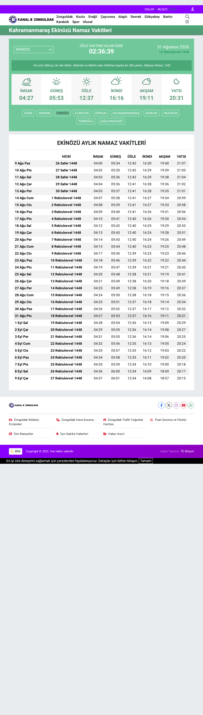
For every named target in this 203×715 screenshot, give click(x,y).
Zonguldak (64, 17)
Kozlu (80, 17)
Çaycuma (108, 17)
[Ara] (187, 16)
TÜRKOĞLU (86, 121)
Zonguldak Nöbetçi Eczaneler (24, 422)
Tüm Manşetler (23, 434)
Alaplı (122, 17)
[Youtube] (183, 405)
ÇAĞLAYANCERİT (111, 121)
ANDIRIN (44, 113)
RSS (17, 451)
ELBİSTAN (82, 113)
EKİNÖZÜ (62, 113)
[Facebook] (161, 405)
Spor (75, 22)
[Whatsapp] (191, 405)
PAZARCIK (170, 113)
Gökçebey (152, 17)
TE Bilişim (187, 451)
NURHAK (151, 113)
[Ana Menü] (187, 22)
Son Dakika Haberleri (74, 434)
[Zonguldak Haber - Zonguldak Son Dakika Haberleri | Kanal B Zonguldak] (32, 19)
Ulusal (88, 22)
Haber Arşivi (116, 434)
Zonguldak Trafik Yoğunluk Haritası (123, 422)
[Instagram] (176, 405)
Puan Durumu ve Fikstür (170, 420)
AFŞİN (28, 113)
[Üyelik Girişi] (191, 9)
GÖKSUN (100, 113)
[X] (169, 405)
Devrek (136, 17)
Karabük (62, 22)
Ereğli (92, 17)
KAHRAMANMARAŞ (126, 113)
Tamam (145, 461)
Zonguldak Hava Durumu (77, 420)
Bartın (167, 17)
